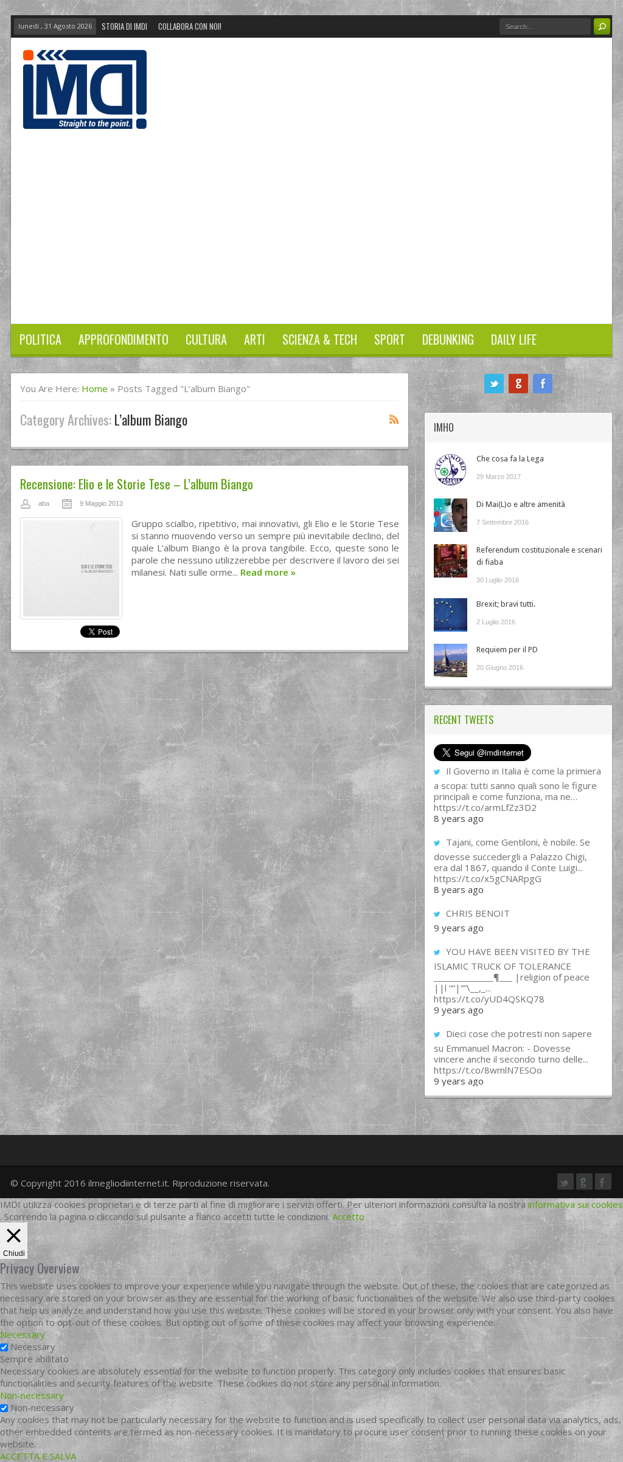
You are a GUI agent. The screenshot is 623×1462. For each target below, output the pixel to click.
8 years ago (459, 818)
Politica (40, 339)
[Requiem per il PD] (450, 660)
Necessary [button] (22, 1334)
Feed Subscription (394, 419)
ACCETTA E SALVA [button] (38, 1456)
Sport (389, 339)
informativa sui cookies (575, 1204)
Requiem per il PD (507, 649)
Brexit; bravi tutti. (505, 604)
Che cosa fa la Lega (510, 458)
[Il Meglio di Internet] (85, 116)
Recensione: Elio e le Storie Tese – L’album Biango (136, 483)
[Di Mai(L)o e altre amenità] (450, 515)
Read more (268, 572)
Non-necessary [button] (32, 1395)
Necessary (32, 1346)
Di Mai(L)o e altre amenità (520, 504)
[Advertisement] (311, 220)
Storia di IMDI (124, 26)
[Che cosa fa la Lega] (450, 469)
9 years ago (459, 928)
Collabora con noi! (189, 26)
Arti (254, 339)
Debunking (448, 339)
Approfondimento (123, 339)
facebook (542, 383)
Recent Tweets (463, 719)
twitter (494, 383)
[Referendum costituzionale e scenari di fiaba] (450, 561)
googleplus (518, 383)
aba (43, 503)
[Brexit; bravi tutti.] (450, 615)
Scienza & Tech (319, 339)
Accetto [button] (348, 1216)
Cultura (206, 339)
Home (95, 388)
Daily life (514, 339)
